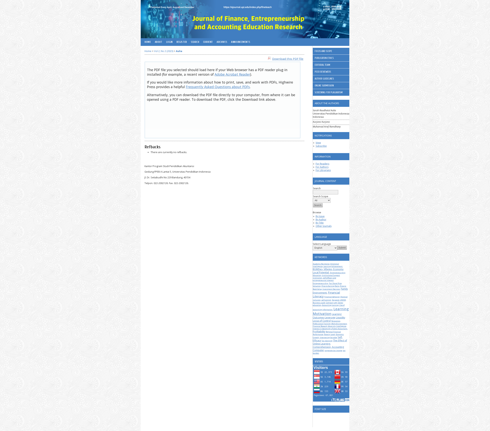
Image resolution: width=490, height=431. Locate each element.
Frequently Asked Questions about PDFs (218, 86)
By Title (320, 222)
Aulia (179, 51)
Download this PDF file (287, 59)
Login (169, 42)
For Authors (322, 167)
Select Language (322, 244)
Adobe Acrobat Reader (232, 74)
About (158, 42)
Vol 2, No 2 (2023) (163, 51)
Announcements (240, 42)
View (318, 142)
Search (195, 42)
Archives (222, 42)
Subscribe (321, 146)
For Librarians (323, 170)
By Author (321, 219)
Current (208, 42)
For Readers (322, 163)
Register (181, 42)
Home (148, 42)
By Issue (320, 216)
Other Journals (324, 226)
